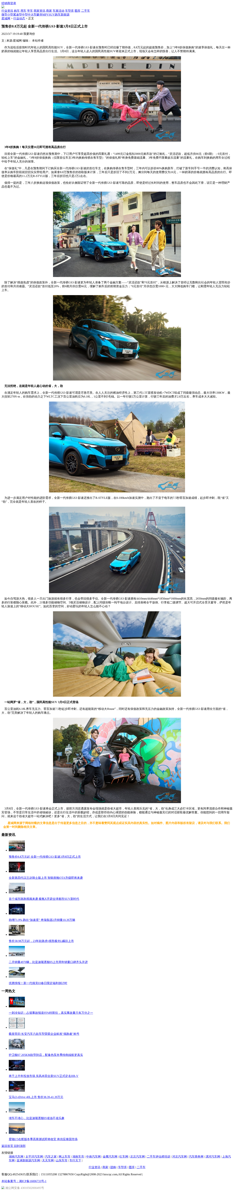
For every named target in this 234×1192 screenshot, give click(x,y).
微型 (4, 14)
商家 (49, 10)
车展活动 (58, 10)
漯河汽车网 (212, 1156)
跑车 (58, 14)
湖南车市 (78, 1156)
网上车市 (64, 1156)
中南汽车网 (93, 1156)
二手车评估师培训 (158, 1156)
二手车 (85, 10)
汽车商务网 (196, 1156)
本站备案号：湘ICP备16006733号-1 (23, 1181)
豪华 (39, 14)
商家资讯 (39, 10)
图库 (77, 10)
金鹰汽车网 (110, 1156)
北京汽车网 (137, 1156)
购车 (17, 10)
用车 (23, 10)
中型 (25, 14)
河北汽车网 (179, 1156)
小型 (10, 14)
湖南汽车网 (16, 1156)
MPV (45, 14)
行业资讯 (7, 10)
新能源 (65, 14)
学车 (30, 10)
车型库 (69, 10)
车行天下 (75, 1160)
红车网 (123, 1156)
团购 (113, 1167)
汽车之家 (51, 1156)
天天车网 (48, 1160)
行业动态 (19, 18)
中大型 (32, 14)
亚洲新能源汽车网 (28, 1160)
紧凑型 (17, 14)
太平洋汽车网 (34, 1156)
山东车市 (61, 1160)
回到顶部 (20, 1145)
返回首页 (7, 1145)
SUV (52, 14)
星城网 (5, 18)
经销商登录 (8, 3)
